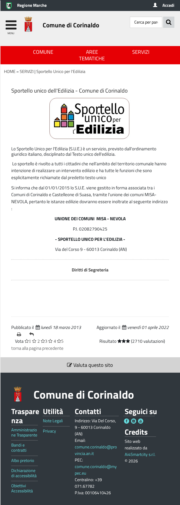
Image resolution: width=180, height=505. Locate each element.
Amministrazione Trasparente (24, 432)
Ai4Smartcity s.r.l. (140, 454)
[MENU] (11, 23)
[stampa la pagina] (21, 334)
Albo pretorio (22, 460)
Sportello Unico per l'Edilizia (60, 71)
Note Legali (53, 420)
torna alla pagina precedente (37, 348)
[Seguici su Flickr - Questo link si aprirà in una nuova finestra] (133, 421)
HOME (9, 71)
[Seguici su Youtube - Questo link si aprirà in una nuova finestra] (140, 421)
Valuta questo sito (92, 365)
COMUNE (43, 52)
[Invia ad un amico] (33, 334)
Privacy (49, 431)
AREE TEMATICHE (92, 55)
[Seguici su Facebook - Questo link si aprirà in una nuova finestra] (126, 421)
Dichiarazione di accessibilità (24, 473)
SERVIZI (140, 52)
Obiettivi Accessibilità (22, 488)
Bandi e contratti (18, 448)
